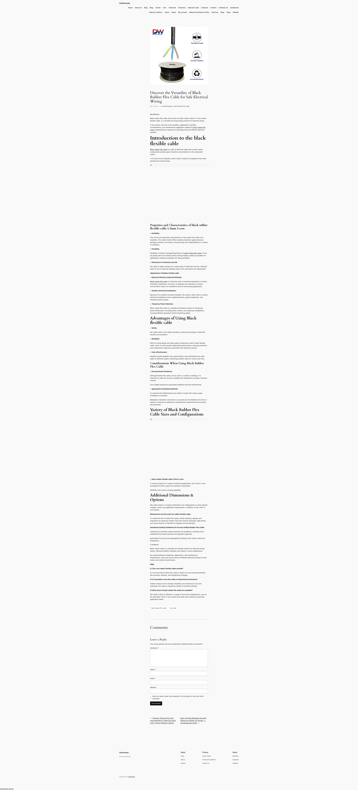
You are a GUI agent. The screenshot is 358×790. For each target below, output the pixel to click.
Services (215, 12)
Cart (164, 8)
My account (182, 12)
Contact (213, 8)
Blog (146, 8)
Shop (222, 12)
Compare (204, 8)
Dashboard (234, 8)
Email (152, 678)
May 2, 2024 (154, 106)
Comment (154, 648)
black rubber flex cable (192, 253)
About (130, 8)
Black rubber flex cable (158, 149)
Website (153, 687)
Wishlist (236, 12)
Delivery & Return (155, 12)
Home (167, 12)
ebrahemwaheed (167, 106)
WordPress (131, 777)
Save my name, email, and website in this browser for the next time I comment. (178, 697)
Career (158, 8)
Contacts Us (223, 8)
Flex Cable (173, 608)
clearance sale (193, 8)
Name (153, 670)
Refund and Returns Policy (199, 12)
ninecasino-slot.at (6, 789)
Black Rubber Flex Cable (181, 106)
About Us (138, 8)
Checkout (172, 8)
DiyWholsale (124, 3)
